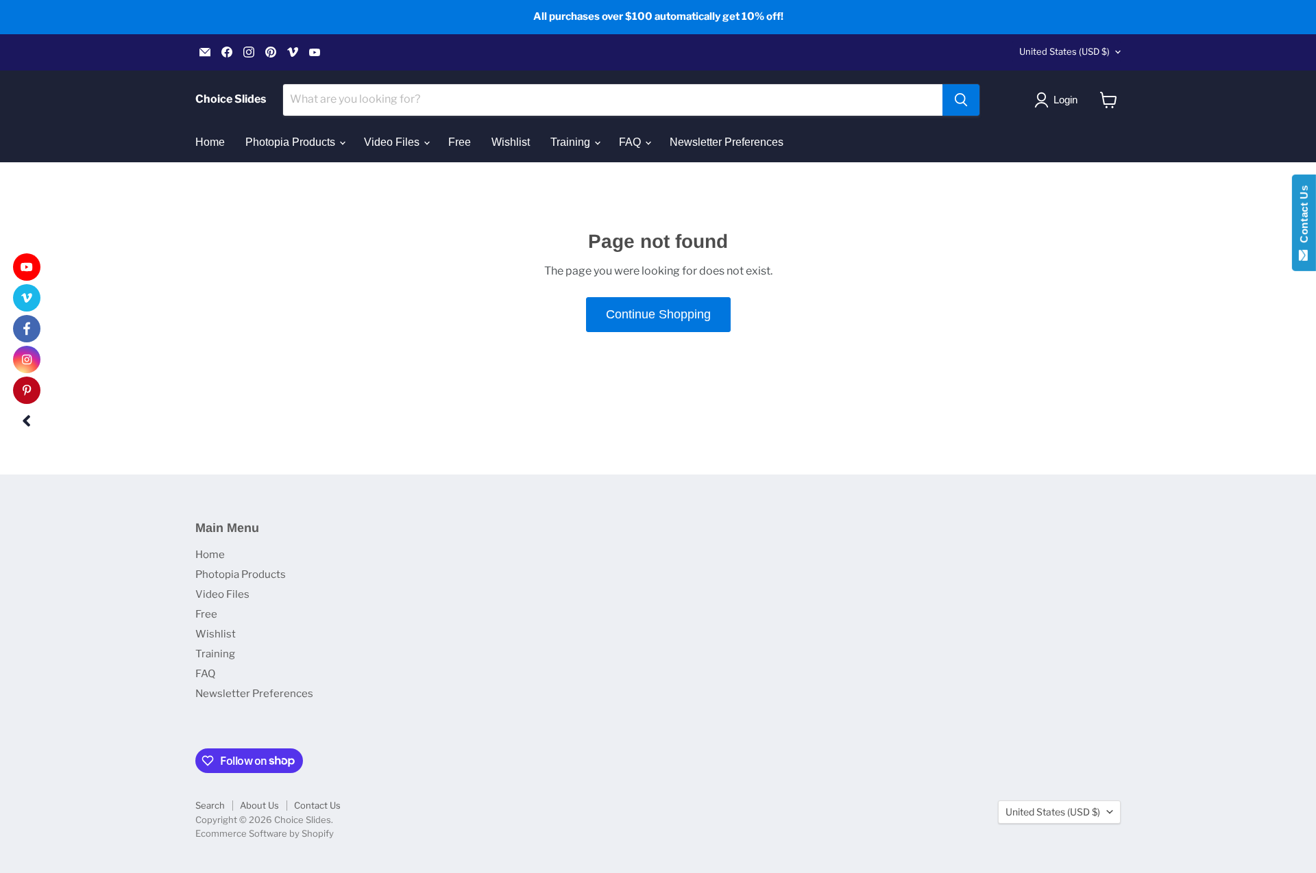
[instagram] (26, 359)
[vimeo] (26, 298)
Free (459, 142)
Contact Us (317, 805)
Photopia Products (291, 142)
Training (571, 142)
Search (210, 805)
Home (210, 142)
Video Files (393, 142)
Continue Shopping (658, 314)
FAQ (631, 142)
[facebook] (26, 328)
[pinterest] (26, 390)
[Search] (960, 100)
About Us (259, 805)
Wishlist (510, 142)
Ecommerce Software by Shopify (264, 833)
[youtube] (26, 267)
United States (1064, 51)
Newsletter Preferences (726, 142)
